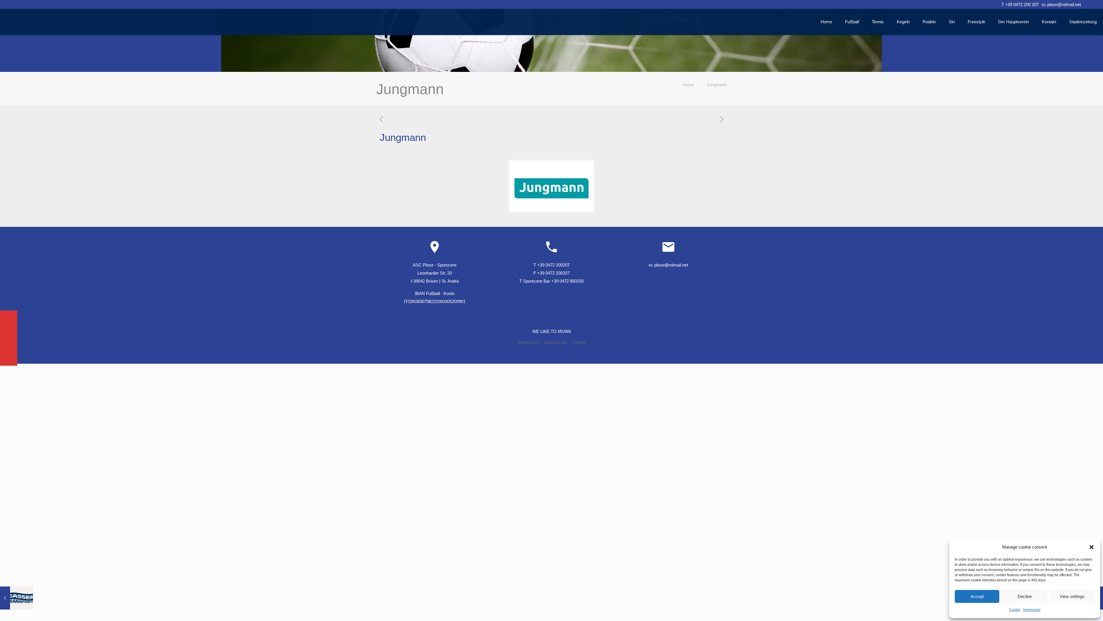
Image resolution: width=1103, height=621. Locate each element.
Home (688, 84)
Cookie (1014, 610)
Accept (977, 596)
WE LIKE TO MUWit (551, 331)
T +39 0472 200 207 (1020, 4)
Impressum (1031, 610)
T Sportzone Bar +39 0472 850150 (551, 281)
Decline (1025, 596)
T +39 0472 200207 (551, 264)
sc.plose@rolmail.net (1061, 4)
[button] (1091, 547)
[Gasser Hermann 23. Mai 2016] (16, 598)
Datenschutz (556, 342)
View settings (1072, 596)
